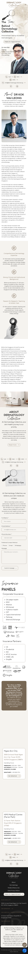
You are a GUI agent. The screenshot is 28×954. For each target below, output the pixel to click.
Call (9, 77)
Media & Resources (13, 888)
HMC (13, 80)
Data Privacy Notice (14, 890)
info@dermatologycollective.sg (14, 82)
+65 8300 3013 (16, 838)
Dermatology (13, 885)
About (14, 882)
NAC (18, 77)
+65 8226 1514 (16, 772)
